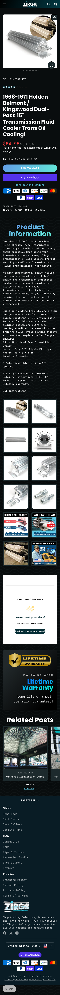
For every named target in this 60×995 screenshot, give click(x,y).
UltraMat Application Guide (25, 753)
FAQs (6, 847)
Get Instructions (14, 390)
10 (35, 70)
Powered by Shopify (42, 979)
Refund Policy (13, 885)
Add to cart (30, 168)
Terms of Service (16, 895)
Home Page (10, 814)
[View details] (16, 906)
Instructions (12, 862)
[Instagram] (17, 933)
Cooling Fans (12, 829)
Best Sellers (12, 824)
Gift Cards (11, 819)
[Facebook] (4, 933)
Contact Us (11, 841)
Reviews (8, 868)
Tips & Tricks (13, 852)
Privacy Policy (14, 890)
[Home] (30, 4)
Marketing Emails (16, 857)
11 (36, 70)
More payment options (30, 184)
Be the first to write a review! (30, 631)
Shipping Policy (15, 879)
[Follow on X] (11, 933)
